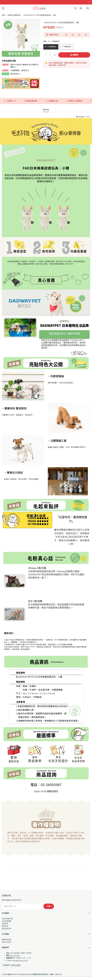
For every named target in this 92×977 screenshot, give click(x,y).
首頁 (3, 15)
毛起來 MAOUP (12, 974)
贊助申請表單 (16, 965)
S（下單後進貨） (66, 47)
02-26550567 (15, 955)
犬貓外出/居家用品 (13, 15)
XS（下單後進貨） (50, 47)
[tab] (46, 110)
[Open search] (75, 8)
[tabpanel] (46, 488)
